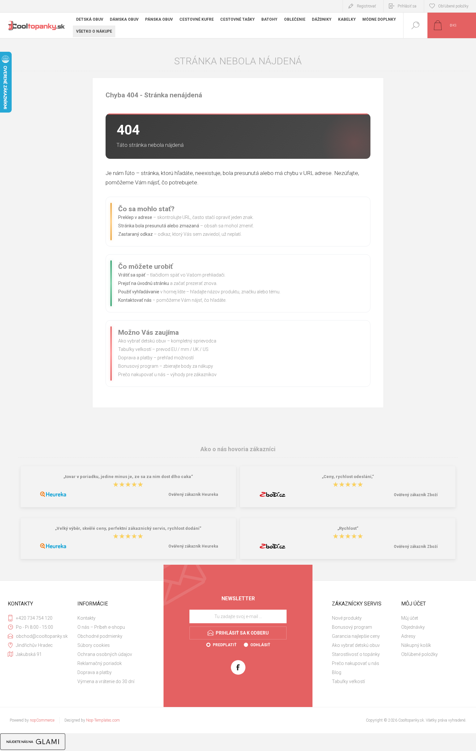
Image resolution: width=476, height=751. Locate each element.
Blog (336, 672)
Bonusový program (138, 366)
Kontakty (86, 618)
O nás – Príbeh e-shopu (101, 627)
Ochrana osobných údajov (104, 654)
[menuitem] (111, 618)
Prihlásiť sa (407, 6)
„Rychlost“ (347, 528)
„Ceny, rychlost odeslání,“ (348, 476)
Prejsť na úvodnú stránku (143, 283)
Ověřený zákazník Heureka (193, 494)
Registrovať (366, 6)
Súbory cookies (93, 645)
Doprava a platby (135, 357)
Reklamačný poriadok (99, 663)
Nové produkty (347, 618)
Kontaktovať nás (135, 300)
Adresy (408, 636)
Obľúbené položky (419, 654)
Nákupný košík (416, 645)
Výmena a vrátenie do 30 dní (105, 681)
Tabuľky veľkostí (134, 349)
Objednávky (413, 627)
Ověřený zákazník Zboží (415, 495)
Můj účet (409, 618)
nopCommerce (42, 720)
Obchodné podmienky (99, 636)
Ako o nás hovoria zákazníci (238, 449)
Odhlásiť (260, 645)
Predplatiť (224, 645)
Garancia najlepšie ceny (356, 636)
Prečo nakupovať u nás (141, 374)
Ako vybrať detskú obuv (142, 340)
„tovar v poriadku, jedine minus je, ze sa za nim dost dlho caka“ (128, 476)
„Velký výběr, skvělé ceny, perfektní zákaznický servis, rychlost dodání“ (128, 528)
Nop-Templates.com (103, 720)
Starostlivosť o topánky (356, 654)
